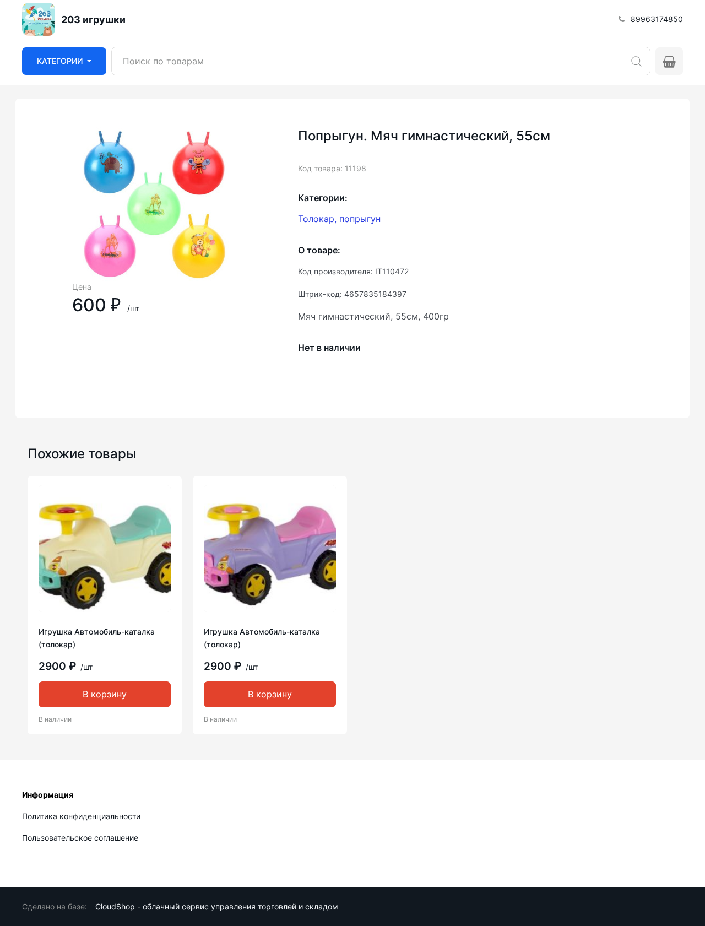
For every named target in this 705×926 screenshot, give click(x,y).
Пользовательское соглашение (80, 837)
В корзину (105, 694)
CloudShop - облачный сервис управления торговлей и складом (216, 906)
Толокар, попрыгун (339, 218)
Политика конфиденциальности (81, 816)
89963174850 (657, 19)
